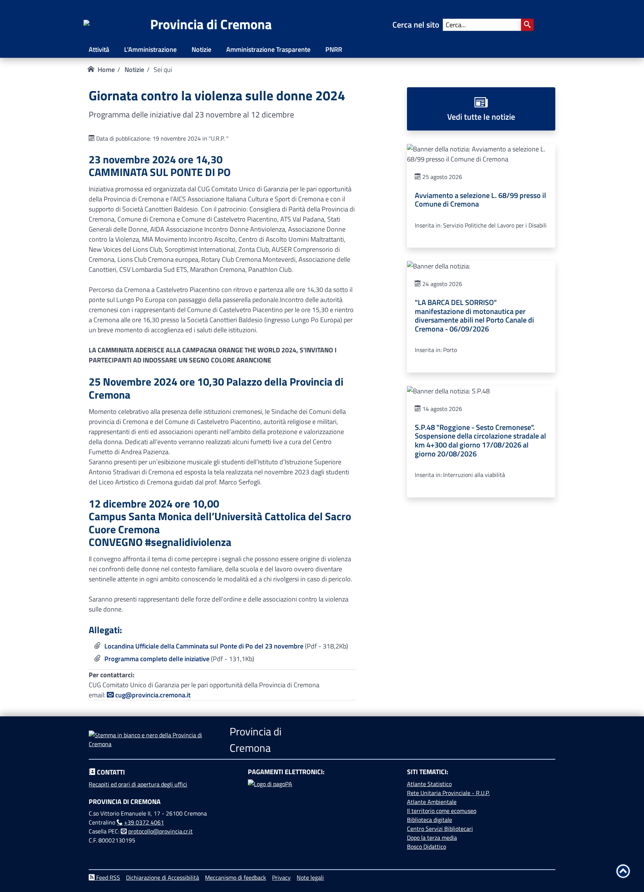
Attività (99, 49)
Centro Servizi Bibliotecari (440, 828)
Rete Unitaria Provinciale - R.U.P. (448, 792)
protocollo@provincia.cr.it (160, 831)
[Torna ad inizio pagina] (623, 871)
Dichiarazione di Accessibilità (162, 877)
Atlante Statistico (429, 783)
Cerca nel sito (417, 25)
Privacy (281, 877)
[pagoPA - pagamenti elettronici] (322, 807)
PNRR (333, 49)
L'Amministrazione (150, 49)
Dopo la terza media (432, 837)
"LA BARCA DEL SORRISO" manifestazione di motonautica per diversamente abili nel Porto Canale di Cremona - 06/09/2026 (474, 315)
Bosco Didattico (426, 846)
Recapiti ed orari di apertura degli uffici (138, 784)
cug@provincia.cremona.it (152, 695)
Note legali (310, 877)
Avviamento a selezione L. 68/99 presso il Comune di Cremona (480, 200)
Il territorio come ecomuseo (441, 810)
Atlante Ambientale (432, 801)
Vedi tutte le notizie (481, 117)
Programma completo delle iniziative (156, 659)
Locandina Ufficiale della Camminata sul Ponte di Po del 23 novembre (203, 646)
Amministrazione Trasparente (268, 49)
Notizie (201, 49)
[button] (527, 25)
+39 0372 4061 (144, 822)
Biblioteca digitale (429, 819)
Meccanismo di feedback (235, 877)
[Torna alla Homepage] (116, 25)
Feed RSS (107, 877)
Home (106, 70)
